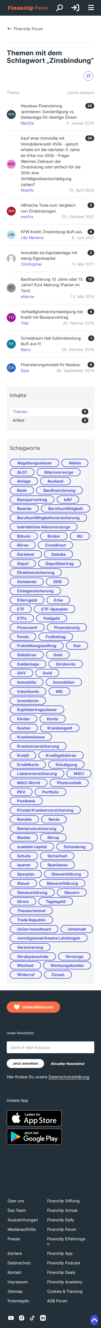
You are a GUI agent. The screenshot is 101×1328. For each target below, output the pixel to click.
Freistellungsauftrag (36, 645)
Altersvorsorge (58, 472)
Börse (22, 545)
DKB (57, 581)
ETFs (22, 618)
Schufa (24, 855)
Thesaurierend (31, 910)
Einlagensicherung (35, 590)
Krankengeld (59, 728)
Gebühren (26, 654)
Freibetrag (56, 636)
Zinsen (58, 974)
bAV (68, 499)
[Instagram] (21, 1318)
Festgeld (51, 618)
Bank (22, 490)
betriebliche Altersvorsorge (43, 526)
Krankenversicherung (38, 746)
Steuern (71, 892)
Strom (23, 901)
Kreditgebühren (61, 755)
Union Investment (34, 929)
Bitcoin (24, 536)
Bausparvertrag (32, 499)
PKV (21, 792)
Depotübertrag (59, 563)
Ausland (55, 481)
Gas (77, 645)
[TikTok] (32, 1318)
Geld (57, 654)
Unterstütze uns (37, 1007)
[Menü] (91, 8)
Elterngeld (27, 600)
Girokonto (65, 664)
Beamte (24, 508)
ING (59, 691)
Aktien (75, 463)
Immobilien (64, 682)
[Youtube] (11, 1318)
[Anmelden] (75, 7)
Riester (24, 837)
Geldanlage (28, 664)
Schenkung (75, 846)
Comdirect (55, 545)
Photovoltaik (69, 782)
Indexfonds (28, 691)
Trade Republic (31, 919)
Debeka (58, 554)
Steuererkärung (32, 892)
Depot (23, 563)
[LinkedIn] (43, 1318)
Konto (52, 718)
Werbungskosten (67, 965)
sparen (24, 864)
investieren (28, 700)
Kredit (23, 755)
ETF (20, 609)
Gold (47, 673)
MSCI (79, 773)
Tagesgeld (56, 901)
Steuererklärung (62, 883)
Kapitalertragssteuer (37, 709)
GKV (21, 673)
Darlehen (26, 554)
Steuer (23, 883)
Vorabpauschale (33, 956)
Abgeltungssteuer (34, 463)
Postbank (26, 800)
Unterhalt (77, 929)
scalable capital (32, 846)
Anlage (24, 481)
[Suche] (59, 7)
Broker (53, 536)
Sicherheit (57, 855)
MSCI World (28, 782)
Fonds (23, 636)
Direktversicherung (35, 572)
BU (79, 536)
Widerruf (26, 974)
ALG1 (22, 472)
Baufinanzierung (59, 490)
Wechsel (25, 965)
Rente (54, 819)
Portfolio (50, 792)
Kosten (24, 728)
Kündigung (66, 764)
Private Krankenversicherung (45, 810)
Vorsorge (74, 956)
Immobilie (26, 682)
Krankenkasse (31, 737)
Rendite (24, 819)
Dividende (26, 581)
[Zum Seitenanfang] (94, 1320)
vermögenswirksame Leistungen (48, 938)
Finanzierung (67, 627)
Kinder (23, 718)
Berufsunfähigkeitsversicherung (48, 517)
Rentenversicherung (36, 828)
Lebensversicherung (37, 773)
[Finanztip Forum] (28, 8)
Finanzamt (27, 627)
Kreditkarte (28, 764)
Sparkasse (57, 864)
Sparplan (26, 874)
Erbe (58, 600)
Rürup (53, 837)
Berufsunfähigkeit (65, 508)
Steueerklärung (66, 874)
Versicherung (30, 947)
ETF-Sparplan (54, 609)
